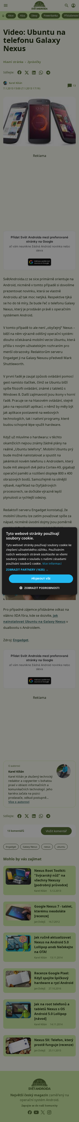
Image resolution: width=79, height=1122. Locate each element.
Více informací (52, 563)
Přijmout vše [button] (41, 578)
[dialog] (39, 561)
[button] (39, 569)
